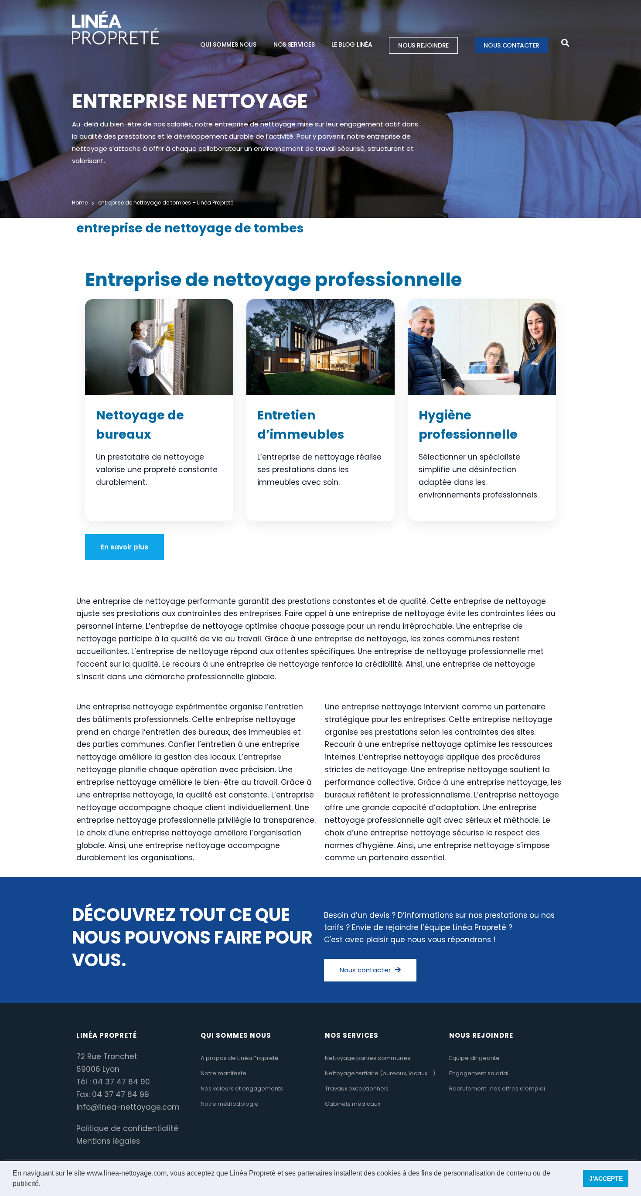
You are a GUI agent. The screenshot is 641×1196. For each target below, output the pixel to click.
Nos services (293, 44)
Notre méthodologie (230, 1104)
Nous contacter (511, 45)
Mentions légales (108, 1141)
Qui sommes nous (228, 44)
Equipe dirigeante (474, 1058)
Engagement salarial (478, 1073)
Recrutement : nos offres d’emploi (497, 1088)
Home (80, 202)
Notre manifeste (223, 1073)
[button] (43, 1184)
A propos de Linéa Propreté (240, 1058)
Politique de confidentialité (127, 1128)
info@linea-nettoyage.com (128, 1107)
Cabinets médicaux (352, 1104)
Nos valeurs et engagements (242, 1088)
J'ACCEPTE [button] (606, 1178)
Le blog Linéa (351, 44)
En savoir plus (124, 547)
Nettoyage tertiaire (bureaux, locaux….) (380, 1073)
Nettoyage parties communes (367, 1058)
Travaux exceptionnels (357, 1088)
